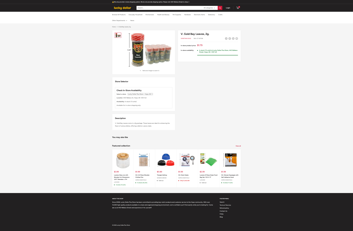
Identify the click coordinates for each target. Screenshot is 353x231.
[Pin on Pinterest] (229, 38)
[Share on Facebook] (226, 38)
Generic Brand (161, 177)
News (132, 20)
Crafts (220, 14)
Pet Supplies (177, 14)
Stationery (211, 14)
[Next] (241, 168)
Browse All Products (118, 14)
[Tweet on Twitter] (233, 38)
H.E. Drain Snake (183, 175)
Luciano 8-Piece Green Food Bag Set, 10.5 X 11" (208, 176)
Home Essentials (140, 180)
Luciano (116, 182)
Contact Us (223, 211)
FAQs (221, 214)
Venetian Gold (186, 38)
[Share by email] (236, 38)
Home (114, 27)
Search (222, 202)
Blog (221, 217)
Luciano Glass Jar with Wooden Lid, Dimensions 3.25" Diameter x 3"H (121, 177)
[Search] (220, 8)
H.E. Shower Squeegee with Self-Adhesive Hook (229, 176)
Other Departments (118, 20)
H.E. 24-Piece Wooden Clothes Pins (142, 176)
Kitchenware (150, 14)
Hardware (187, 14)
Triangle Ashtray (162, 175)
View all (238, 146)
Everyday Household (135, 14)
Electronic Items (199, 14)
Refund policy (224, 208)
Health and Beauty (163, 14)
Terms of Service (225, 205)
